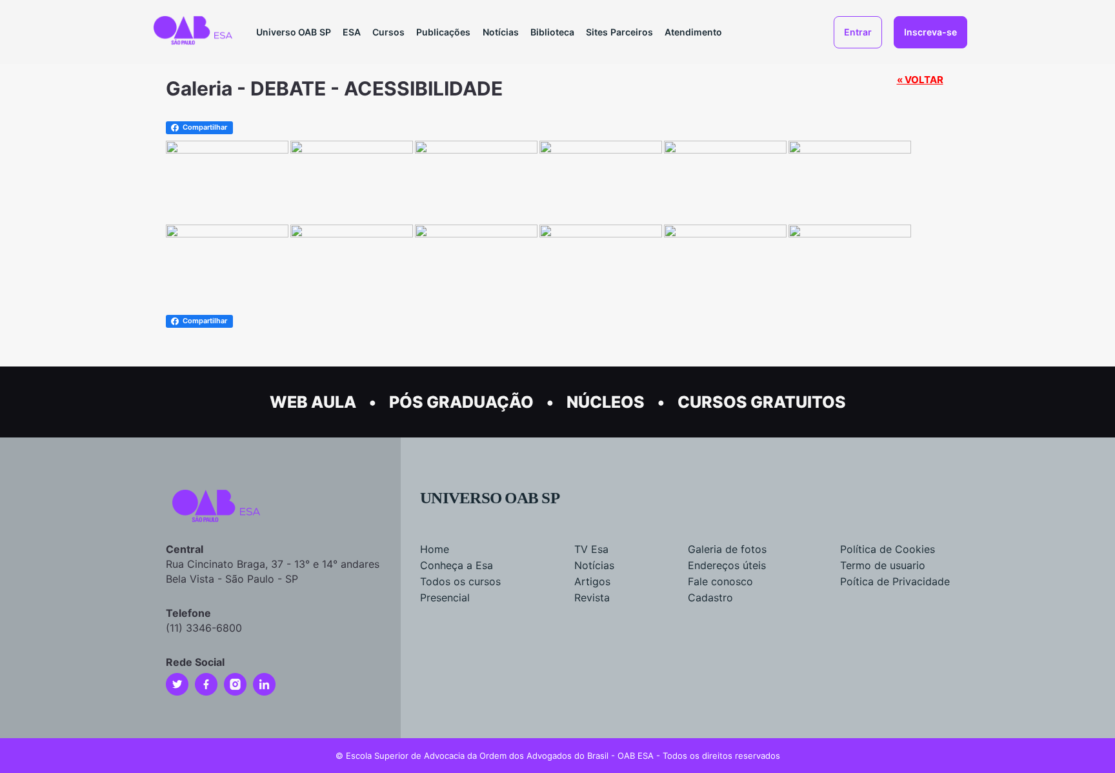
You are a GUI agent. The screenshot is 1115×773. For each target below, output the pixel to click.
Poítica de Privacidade (895, 581)
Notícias (501, 31)
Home (434, 549)
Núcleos (606, 402)
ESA (352, 31)
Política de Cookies (887, 549)
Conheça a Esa (456, 565)
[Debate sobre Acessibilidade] (850, 148)
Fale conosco (720, 581)
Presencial (445, 597)
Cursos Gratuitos (762, 402)
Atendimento (693, 31)
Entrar (858, 31)
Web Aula (313, 402)
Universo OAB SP (293, 31)
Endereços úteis (727, 565)
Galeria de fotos (727, 549)
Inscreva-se (930, 31)
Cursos (388, 31)
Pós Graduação (461, 402)
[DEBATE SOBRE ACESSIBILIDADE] (227, 148)
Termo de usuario (882, 565)
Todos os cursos (460, 581)
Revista (592, 597)
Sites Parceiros (619, 31)
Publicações (443, 31)
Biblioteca (552, 31)
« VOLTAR (920, 80)
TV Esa (591, 549)
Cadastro (710, 597)
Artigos (592, 581)
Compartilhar (205, 127)
